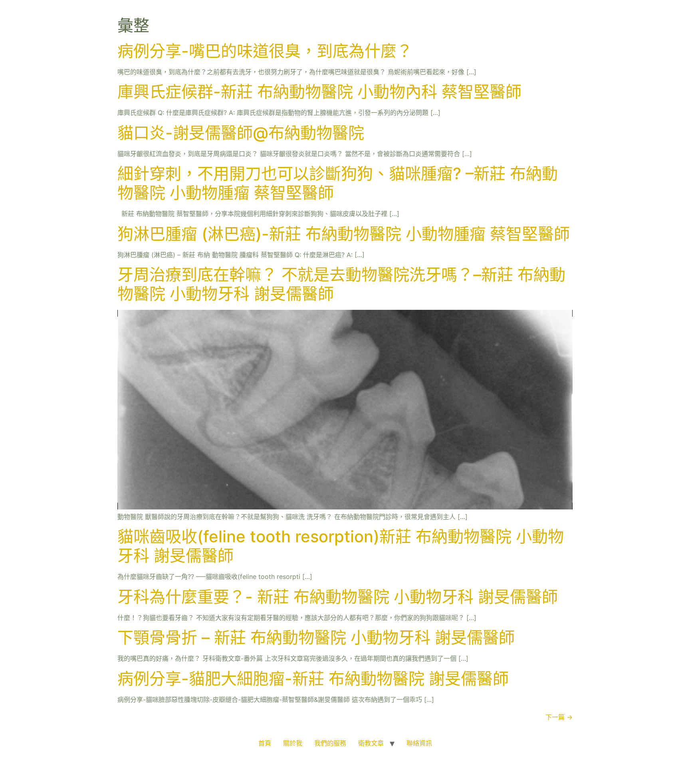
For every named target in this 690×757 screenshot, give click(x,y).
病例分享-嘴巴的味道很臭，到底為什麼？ (264, 51)
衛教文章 (371, 743)
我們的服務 (330, 743)
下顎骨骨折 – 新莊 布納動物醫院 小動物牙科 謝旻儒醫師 (316, 637)
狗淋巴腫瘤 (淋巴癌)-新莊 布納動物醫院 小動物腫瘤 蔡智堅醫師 (343, 234)
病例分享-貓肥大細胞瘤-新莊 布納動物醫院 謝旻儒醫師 (313, 678)
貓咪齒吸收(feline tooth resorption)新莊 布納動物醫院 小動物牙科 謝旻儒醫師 (340, 546)
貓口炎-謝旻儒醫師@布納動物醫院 (240, 133)
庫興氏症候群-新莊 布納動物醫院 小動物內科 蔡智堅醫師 (319, 91)
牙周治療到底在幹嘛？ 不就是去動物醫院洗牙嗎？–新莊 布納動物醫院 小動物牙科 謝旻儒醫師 (341, 284)
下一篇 (559, 717)
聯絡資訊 (419, 743)
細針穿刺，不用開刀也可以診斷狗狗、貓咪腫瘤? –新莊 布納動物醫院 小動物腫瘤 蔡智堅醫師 (337, 183)
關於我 (292, 743)
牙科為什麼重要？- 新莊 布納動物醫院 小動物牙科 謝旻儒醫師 (337, 596)
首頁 (264, 743)
